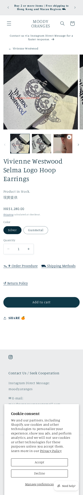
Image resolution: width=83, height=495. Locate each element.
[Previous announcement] (8, 7)
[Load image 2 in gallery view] (41, 143)
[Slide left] (4, 144)
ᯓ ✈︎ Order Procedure (20, 266)
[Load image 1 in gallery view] (20, 143)
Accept (39, 462)
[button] (9, 23)
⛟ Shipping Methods (58, 266)
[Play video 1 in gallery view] (62, 143)
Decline (39, 473)
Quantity (9, 240)
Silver (12, 230)
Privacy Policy (51, 451)
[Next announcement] (75, 7)
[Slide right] (78, 144)
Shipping (8, 214)
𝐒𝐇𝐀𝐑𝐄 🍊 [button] (17, 318)
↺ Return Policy (15, 283)
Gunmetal (35, 230)
